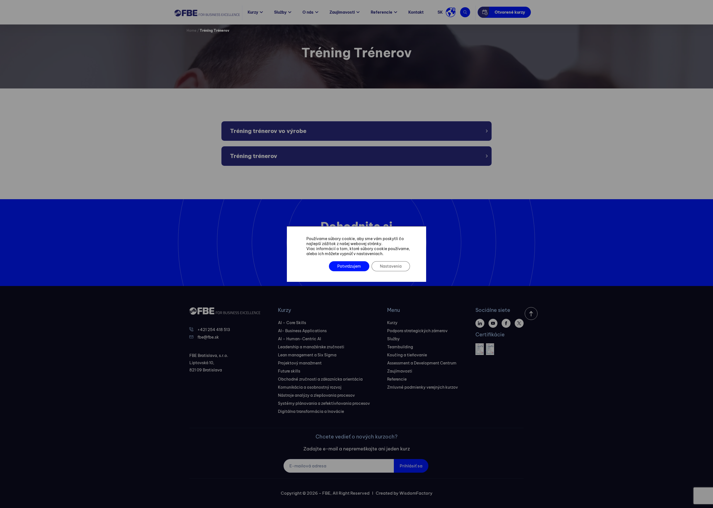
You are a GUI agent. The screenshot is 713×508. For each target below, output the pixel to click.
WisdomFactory (416, 493)
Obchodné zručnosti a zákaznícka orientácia (320, 379)
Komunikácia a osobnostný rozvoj (309, 387)
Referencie (381, 12)
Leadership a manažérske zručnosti (311, 346)
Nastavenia (391, 266)
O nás (308, 12)
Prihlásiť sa (411, 465)
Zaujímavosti (342, 12)
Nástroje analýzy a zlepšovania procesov (316, 395)
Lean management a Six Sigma (307, 354)
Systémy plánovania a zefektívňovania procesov (324, 403)
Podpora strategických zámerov (417, 330)
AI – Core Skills (292, 322)
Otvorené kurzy (510, 12)
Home (191, 30)
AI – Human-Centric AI (299, 338)
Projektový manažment (300, 363)
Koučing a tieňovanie (407, 354)
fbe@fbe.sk (208, 337)
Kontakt (416, 12)
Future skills (289, 371)
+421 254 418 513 (213, 329)
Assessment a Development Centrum (421, 363)
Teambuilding (400, 346)
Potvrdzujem (349, 266)
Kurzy (253, 12)
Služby (280, 12)
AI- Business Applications (302, 330)
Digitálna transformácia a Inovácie (311, 411)
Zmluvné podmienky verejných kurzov (422, 387)
